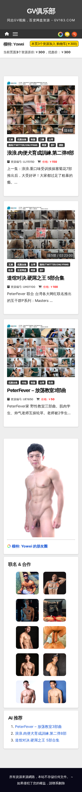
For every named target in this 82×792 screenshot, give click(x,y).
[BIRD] (54, 691)
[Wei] (27, 691)
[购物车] (67, 33)
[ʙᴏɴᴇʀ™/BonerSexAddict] (54, 637)
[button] (74, 33)
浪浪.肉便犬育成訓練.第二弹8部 (40, 153)
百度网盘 (21, 270)
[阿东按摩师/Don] (27, 637)
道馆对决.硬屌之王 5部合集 (35, 278)
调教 (61, 145)
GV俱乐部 (41, 11)
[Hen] (27, 664)
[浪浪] (54, 610)
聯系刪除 (58, 783)
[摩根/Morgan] (27, 610)
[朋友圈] (60, 33)
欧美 (10, 270)
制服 (33, 139)
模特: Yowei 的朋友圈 (30, 546)
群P (52, 145)
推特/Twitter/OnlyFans (23, 145)
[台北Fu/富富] (27, 582)
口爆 (42, 139)
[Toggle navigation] (15, 34)
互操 (10, 139)
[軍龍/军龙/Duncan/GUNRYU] (54, 582)
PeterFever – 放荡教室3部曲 (36, 390)
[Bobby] (54, 664)
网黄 (44, 145)
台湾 (51, 139)
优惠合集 (21, 139)
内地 (24, 382)
